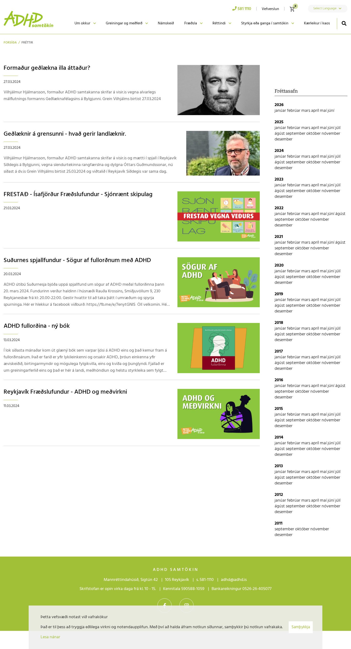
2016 (279, 380)
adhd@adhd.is (234, 579)
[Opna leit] (344, 23)
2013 (279, 466)
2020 (279, 265)
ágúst (280, 133)
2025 (279, 122)
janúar (281, 110)
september (296, 133)
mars (306, 110)
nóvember (331, 133)
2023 (279, 179)
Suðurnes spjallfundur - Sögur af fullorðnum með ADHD (77, 260)
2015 (279, 408)
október (314, 133)
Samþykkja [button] (301, 627)
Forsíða (10, 42)
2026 (279, 105)
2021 (279, 236)
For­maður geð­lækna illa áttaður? (47, 68)
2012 (279, 494)
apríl (315, 110)
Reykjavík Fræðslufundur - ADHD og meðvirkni (65, 392)
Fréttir (27, 42)
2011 (278, 523)
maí (324, 110)
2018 (279, 322)
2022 (279, 208)
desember (283, 139)
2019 (279, 294)
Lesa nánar (50, 637)
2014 (279, 437)
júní (331, 110)
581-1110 (207, 579)
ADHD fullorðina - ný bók (37, 326)
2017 (279, 351)
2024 (279, 150)
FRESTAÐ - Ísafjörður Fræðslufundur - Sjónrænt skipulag (78, 194)
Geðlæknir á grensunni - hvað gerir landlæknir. (65, 134)
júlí (337, 127)
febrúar (294, 110)
